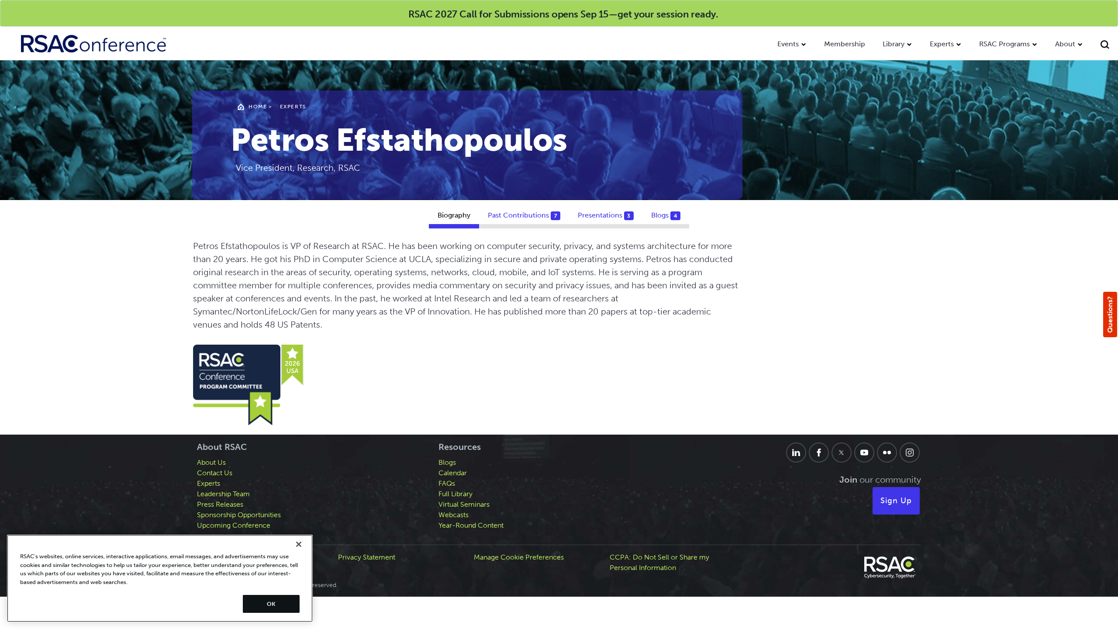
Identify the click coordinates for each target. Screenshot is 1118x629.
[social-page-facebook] (819, 452)
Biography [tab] (454, 215)
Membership (844, 44)
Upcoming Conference (233, 525)
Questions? (1110, 314)
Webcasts (453, 515)
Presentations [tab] (604, 215)
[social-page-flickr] (887, 452)
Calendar (452, 473)
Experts (942, 44)
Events (788, 44)
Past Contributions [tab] (522, 215)
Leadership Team (223, 494)
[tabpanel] (559, 334)
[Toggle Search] (1105, 45)
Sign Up (896, 500)
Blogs (447, 462)
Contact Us (214, 473)
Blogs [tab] (664, 215)
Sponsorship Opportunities (239, 515)
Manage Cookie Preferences (519, 557)
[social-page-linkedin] (796, 452)
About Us (211, 462)
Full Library (455, 494)
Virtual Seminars (464, 504)
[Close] (298, 544)
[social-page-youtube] (864, 452)
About (1065, 44)
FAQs (446, 483)
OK (271, 604)
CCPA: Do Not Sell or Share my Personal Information (659, 562)
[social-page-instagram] (910, 452)
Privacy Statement (366, 557)
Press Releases (220, 504)
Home (257, 107)
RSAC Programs (1004, 44)
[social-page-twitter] (842, 452)
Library (893, 44)
